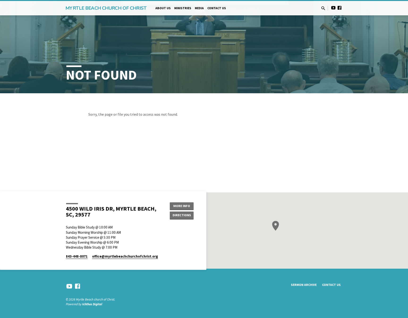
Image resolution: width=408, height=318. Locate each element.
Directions (182, 215)
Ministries (182, 8)
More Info (181, 206)
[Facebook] (339, 8)
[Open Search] (323, 8)
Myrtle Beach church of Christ (105, 8)
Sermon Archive (304, 285)
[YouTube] (333, 8)
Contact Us (216, 8)
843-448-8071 (77, 256)
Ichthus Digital (92, 304)
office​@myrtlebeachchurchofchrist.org (125, 256)
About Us (163, 8)
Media (199, 8)
